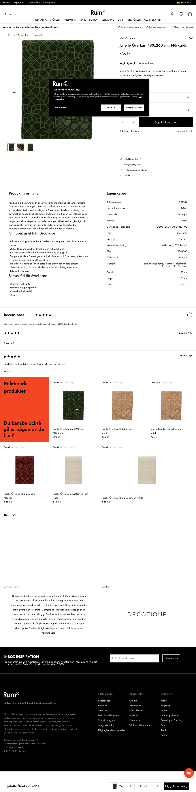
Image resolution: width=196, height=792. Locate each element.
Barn (163, 725)
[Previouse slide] (14, 93)
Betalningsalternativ (129, 131)
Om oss (133, 700)
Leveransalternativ (184, 131)
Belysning (166, 705)
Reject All (111, 107)
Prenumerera (171, 658)
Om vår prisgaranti (107, 720)
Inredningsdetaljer (170, 715)
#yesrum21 (134, 715)
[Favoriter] (181, 14)
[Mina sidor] (172, 14)
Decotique (182, 214)
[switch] (98, 314)
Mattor (164, 710)
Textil (163, 730)
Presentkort (135, 720)
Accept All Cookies (134, 107)
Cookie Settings (60, 107)
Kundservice (104, 700)
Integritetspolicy (106, 725)
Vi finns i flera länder (140, 725)
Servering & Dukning (171, 720)
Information (135, 705)
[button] (185, 2)
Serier (164, 735)
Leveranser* (104, 710)
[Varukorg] (190, 14)
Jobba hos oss (136, 710)
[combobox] (184, 2)
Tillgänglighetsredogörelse (111, 730)
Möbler (164, 700)
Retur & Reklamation (108, 715)
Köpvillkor (103, 705)
